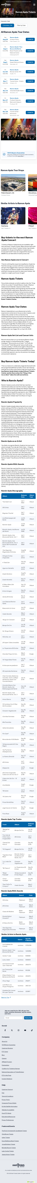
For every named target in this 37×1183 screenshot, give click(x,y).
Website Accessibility (8, 1110)
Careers (4, 1058)
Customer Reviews (7, 1048)
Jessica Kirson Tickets (8, 1154)
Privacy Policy (6, 1099)
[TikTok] (32, 1030)
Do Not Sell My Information (9, 1106)
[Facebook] (5, 1030)
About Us (4, 1041)
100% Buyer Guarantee (8, 1045)
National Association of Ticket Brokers (13, 1072)
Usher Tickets (6, 1137)
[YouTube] (25, 1030)
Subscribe (28, 1018)
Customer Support (7, 1089)
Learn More (20, 156)
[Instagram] (18, 1030)
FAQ (3, 1093)
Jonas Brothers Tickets (8, 1144)
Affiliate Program (7, 1062)
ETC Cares (5, 1051)
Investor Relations (7, 1079)
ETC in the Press (6, 1075)
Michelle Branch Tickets (9, 1148)
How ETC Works (6, 1113)
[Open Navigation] (34, 4)
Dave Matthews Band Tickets (10, 1141)
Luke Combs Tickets (8, 1151)
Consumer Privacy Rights (9, 1103)
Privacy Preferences (8, 1120)
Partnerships (5, 1065)
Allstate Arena (6, 348)
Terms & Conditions (7, 1096)
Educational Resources (8, 1116)
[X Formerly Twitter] (11, 1030)
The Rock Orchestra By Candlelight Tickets (14, 1131)
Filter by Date (21, 25)
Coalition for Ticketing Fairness (11, 1068)
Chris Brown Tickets (7, 1134)
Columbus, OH (7, 25)
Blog (3, 1055)
